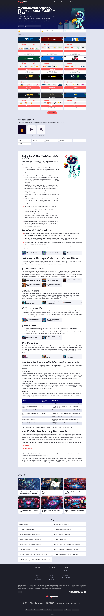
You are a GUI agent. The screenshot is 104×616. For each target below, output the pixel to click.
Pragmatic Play (52, 570)
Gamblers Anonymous (29, 451)
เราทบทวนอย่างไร (66, 577)
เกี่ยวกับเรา (66, 570)
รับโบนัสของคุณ (28, 51)
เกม (38, 573)
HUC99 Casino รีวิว (52, 107)
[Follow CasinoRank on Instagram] (73, 592)
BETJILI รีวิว (52, 89)
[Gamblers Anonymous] (31, 603)
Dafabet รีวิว (52, 53)
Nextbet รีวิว (75, 107)
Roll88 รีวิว (75, 89)
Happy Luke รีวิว (52, 71)
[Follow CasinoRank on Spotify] (82, 592)
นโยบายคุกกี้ (52, 614)
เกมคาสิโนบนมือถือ (71, 1)
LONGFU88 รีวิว (75, 71)
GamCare (26, 445)
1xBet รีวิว (29, 53)
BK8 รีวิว (75, 53)
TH (19, 591)
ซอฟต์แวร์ (38, 575)
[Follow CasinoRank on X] (76, 592)
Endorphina (52, 579)
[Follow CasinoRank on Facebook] (70, 592)
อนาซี (52, 577)
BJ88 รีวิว (29, 89)
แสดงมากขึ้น (51, 112)
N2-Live (52, 573)
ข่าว (85, 1)
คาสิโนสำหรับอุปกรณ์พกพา (58, 1)
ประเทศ (37, 577)
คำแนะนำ (80, 1)
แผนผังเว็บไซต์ (38, 579)
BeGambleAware (28, 448)
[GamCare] (39, 603)
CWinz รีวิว (29, 107)
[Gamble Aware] (66, 603)
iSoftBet (52, 575)
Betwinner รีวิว (29, 71)
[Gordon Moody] (50, 603)
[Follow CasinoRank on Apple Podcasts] (85, 592)
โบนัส (38, 570)
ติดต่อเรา (66, 573)
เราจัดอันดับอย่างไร (66, 575)
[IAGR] (25, 603)
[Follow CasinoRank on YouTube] (79, 592)
